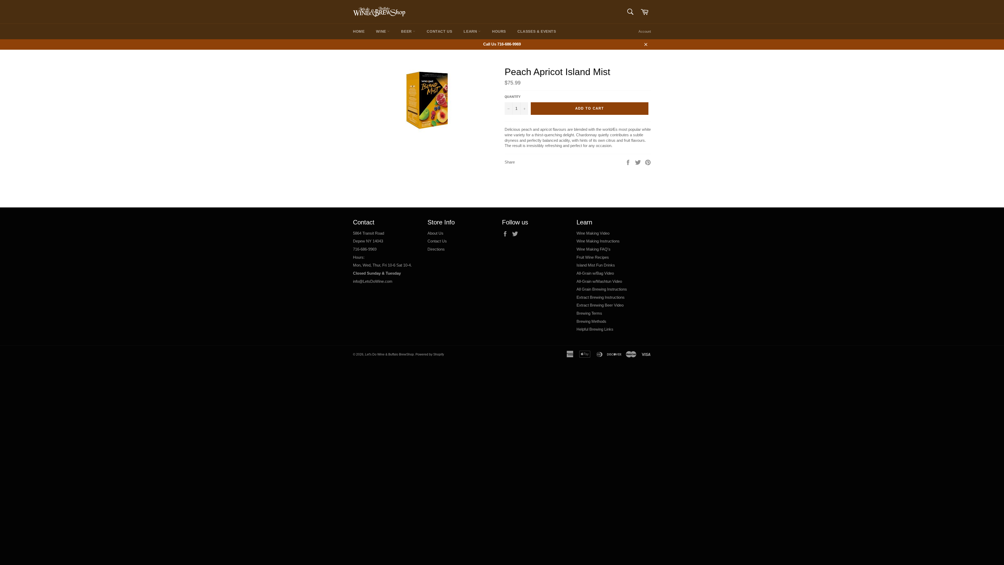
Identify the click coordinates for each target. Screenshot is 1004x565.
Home (358, 31)
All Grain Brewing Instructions (602, 289)
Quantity (513, 97)
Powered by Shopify (429, 354)
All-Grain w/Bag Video (595, 273)
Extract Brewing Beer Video (600, 305)
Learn (471, 31)
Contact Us (439, 31)
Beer (407, 31)
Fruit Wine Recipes (593, 257)
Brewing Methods (591, 321)
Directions (436, 249)
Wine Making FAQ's (594, 249)
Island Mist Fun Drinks (596, 265)
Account (644, 31)
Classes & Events (536, 31)
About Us (435, 233)
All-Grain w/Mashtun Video (599, 281)
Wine (381, 31)
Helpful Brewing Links (595, 329)
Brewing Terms (589, 313)
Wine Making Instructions (598, 241)
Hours (499, 31)
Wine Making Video (593, 233)
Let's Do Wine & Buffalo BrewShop (389, 354)
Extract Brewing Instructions (601, 297)
